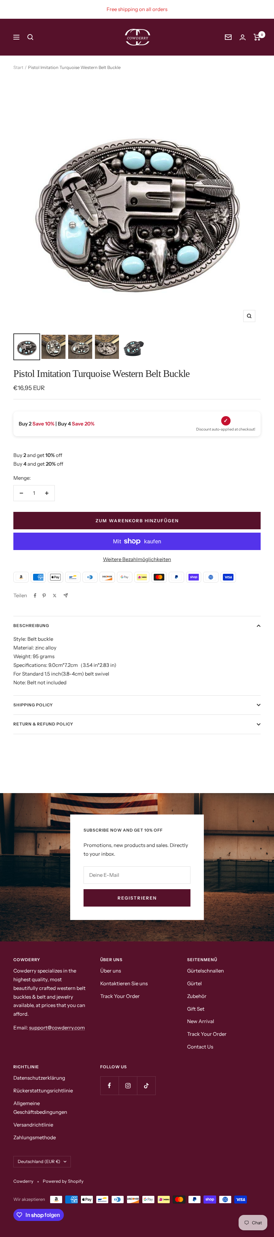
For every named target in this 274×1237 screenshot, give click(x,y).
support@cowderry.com (57, 1027)
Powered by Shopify (63, 1181)
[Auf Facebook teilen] (35, 595)
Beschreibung (31, 625)
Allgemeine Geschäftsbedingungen (40, 1107)
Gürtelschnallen (205, 971)
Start (18, 67)
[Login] (243, 37)
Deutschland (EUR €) (39, 1161)
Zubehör (197, 996)
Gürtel (194, 983)
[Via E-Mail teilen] (65, 595)
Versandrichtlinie (33, 1125)
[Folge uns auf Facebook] (109, 1085)
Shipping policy (33, 704)
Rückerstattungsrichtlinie (43, 1090)
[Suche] (30, 37)
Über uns (110, 971)
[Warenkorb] (257, 37)
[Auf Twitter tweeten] (54, 595)
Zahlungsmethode (34, 1137)
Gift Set (195, 1009)
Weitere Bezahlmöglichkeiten (137, 559)
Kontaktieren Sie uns (124, 983)
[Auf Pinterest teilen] (44, 595)
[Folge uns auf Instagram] (128, 1085)
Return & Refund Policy (43, 723)
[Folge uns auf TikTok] (146, 1085)
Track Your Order (120, 996)
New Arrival (200, 1021)
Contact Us (200, 1046)
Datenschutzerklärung (39, 1078)
